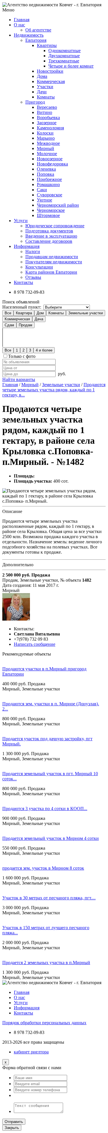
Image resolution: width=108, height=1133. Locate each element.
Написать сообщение (34, 644)
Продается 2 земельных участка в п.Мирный (46, 962)
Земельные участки (85, 313)
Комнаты (46, 96)
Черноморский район (58, 205)
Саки (42, 189)
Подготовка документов (49, 230)
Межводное (48, 143)
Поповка (45, 174)
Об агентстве (38, 29)
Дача (39, 319)
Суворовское (49, 194)
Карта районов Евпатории (51, 272)
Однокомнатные (64, 50)
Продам (25, 325)
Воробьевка (48, 117)
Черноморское (51, 210)
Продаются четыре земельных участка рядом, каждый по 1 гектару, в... (53, 389)
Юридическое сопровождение (54, 225)
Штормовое (48, 215)
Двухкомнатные (64, 55)
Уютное (44, 200)
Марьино (46, 138)
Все (8, 313)
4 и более (44, 350)
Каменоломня (50, 127)
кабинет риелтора (31, 1051)
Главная (10, 384)
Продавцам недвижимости (51, 256)
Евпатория (35, 40)
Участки (45, 86)
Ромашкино (48, 184)
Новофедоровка (52, 163)
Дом (40, 313)
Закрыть (12, 1128)
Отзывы (33, 277)
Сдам (9, 325)
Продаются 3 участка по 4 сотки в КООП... (44, 808)
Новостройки (50, 71)
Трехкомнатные (63, 60)
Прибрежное (49, 179)
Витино (44, 112)
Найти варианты (18, 379)
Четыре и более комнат (71, 66)
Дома (42, 76)
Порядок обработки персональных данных (44, 1022)
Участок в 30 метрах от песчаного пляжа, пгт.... (49, 897)
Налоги (32, 251)
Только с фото (21, 356)
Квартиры (47, 45)
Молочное (47, 153)
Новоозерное (49, 158)
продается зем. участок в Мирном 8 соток (43, 868)
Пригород (35, 102)
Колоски (45, 133)
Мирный (45, 148)
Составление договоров (48, 241)
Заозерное (46, 122)
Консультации (39, 267)
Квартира (24, 313)
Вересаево (47, 107)
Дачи (42, 91)
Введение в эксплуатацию (51, 236)
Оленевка (46, 169)
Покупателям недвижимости (53, 261)
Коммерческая (51, 81)
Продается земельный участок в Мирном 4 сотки (50, 838)
